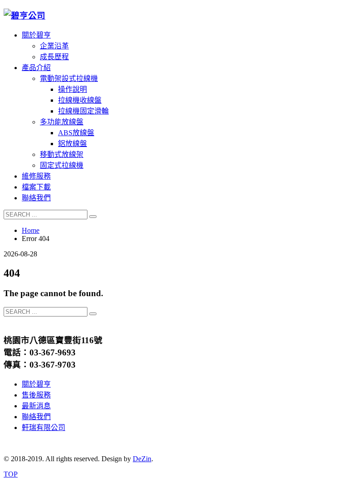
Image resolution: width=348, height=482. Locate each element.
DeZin (142, 459)
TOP (11, 474)
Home (30, 230)
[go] (93, 216)
